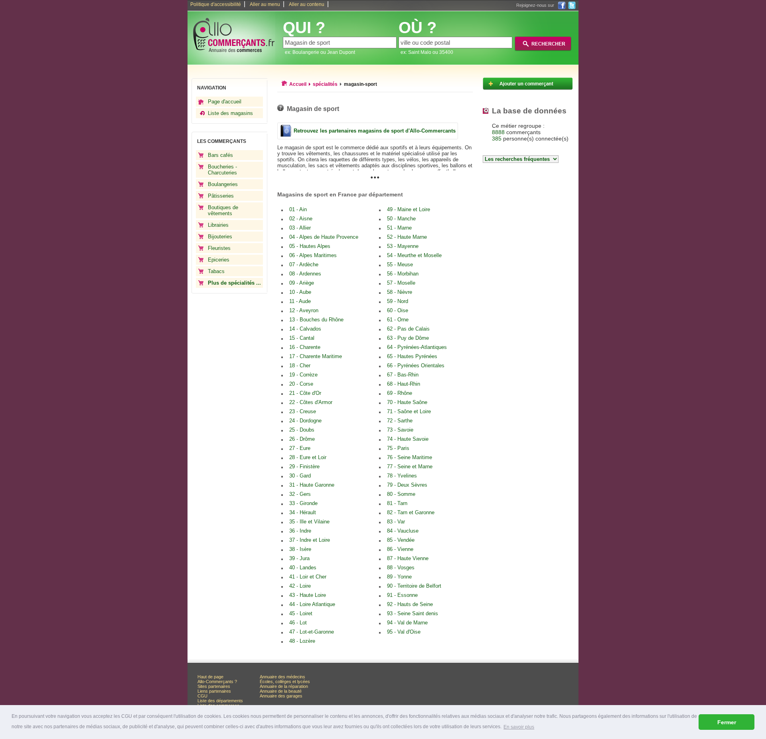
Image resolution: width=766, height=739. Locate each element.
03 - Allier (300, 228)
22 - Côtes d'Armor (310, 402)
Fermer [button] (726, 722)
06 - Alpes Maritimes (313, 255)
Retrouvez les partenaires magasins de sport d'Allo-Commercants (375, 131)
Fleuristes (219, 248)
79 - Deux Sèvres (407, 485)
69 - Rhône (399, 393)
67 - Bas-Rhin (403, 375)
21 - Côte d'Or (305, 393)
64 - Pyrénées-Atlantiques (417, 347)
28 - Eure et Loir (307, 457)
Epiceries (218, 260)
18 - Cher (299, 366)
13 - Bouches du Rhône (316, 320)
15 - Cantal (301, 338)
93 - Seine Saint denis (412, 613)
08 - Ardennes (305, 274)
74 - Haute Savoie (407, 439)
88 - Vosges (401, 568)
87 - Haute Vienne (407, 558)
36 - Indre (300, 531)
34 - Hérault (302, 512)
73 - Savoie (400, 430)
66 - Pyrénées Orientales (415, 366)
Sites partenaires (213, 686)
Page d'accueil (224, 102)
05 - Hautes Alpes (309, 246)
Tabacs (216, 271)
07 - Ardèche (303, 264)
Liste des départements (220, 700)
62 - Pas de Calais (408, 329)
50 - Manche (401, 219)
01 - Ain (298, 209)
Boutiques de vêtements (223, 210)
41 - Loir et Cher (307, 577)
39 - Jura (299, 558)
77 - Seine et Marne (409, 467)
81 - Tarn (397, 503)
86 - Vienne (400, 549)
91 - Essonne (402, 595)
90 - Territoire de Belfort (414, 586)
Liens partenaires (214, 691)
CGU (202, 695)
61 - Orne (398, 320)
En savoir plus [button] (518, 727)
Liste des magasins (230, 113)
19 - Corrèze (303, 375)
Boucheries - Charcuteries (222, 170)
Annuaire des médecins (282, 676)
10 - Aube (300, 292)
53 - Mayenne (403, 246)
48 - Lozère (302, 641)
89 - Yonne (399, 577)
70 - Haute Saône (407, 402)
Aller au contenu (306, 4)
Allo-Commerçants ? (217, 681)
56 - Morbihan (403, 274)
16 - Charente (304, 347)
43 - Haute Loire (307, 595)
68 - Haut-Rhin (403, 384)
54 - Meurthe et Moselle (414, 255)
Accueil (297, 84)
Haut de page (210, 676)
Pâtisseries (221, 196)
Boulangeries (223, 184)
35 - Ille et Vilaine (309, 522)
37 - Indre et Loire (309, 540)
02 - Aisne (300, 219)
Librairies (218, 225)
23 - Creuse (302, 411)
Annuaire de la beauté (281, 691)
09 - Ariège (301, 283)
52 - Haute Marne (407, 237)
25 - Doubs (301, 430)
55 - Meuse (400, 264)
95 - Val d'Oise (404, 632)
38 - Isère (300, 549)
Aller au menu (265, 4)
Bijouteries (220, 237)
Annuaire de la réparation (284, 686)
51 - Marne (399, 228)
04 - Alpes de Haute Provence (323, 237)
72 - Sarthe (400, 421)
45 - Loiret (300, 613)
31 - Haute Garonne (311, 485)
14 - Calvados (305, 329)
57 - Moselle (401, 283)
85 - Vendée (401, 540)
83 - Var (396, 522)
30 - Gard (300, 476)
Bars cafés (220, 155)
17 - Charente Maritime (315, 356)
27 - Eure (299, 448)
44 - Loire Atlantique (312, 604)
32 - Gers (300, 494)
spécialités (325, 84)
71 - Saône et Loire (409, 411)
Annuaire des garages (281, 695)
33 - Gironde (303, 503)
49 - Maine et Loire (408, 209)
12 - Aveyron (303, 310)
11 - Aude (300, 301)
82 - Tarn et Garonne (410, 512)
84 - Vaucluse (403, 531)
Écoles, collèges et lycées (285, 681)
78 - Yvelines (402, 476)
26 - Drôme (302, 439)
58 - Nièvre (399, 292)
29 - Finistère (304, 467)
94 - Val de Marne (407, 623)
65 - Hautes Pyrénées (412, 356)
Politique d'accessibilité (215, 4)
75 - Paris (398, 448)
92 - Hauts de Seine (410, 604)
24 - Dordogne (305, 421)
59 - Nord (397, 301)
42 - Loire (300, 586)
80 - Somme (401, 494)
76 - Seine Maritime (409, 457)
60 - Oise (397, 310)
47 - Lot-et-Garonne (311, 632)
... (375, 174)
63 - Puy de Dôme (408, 338)
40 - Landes (302, 568)
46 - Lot (298, 623)
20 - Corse (301, 384)
